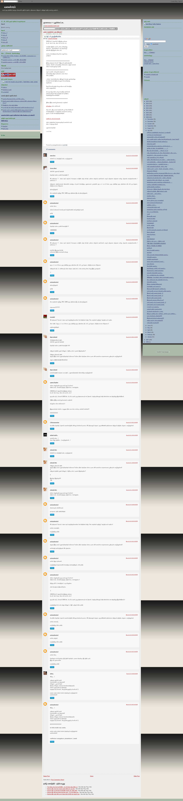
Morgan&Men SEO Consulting (100, 468)
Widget (109, 468)
